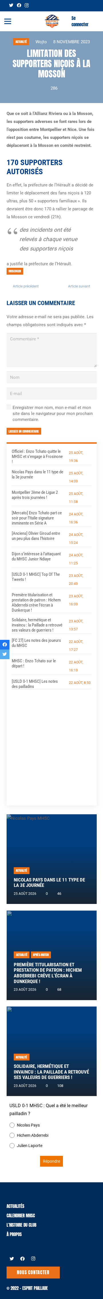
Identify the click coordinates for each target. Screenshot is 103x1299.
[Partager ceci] (4, 645)
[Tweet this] (4, 654)
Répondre (51, 1161)
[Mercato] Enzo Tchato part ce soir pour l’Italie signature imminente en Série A (37, 518)
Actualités (15, 1206)
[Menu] (8, 21)
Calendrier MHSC (21, 1215)
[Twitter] (11, 5)
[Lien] (52, 21)
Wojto (41, 41)
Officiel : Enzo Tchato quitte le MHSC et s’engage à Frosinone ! (37, 456)
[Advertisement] (51, 743)
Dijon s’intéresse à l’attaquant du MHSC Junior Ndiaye (36, 556)
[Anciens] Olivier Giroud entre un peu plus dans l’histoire (36, 536)
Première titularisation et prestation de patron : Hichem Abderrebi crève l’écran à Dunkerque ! (36, 602)
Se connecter (80, 21)
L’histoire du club (21, 1225)
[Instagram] (27, 5)
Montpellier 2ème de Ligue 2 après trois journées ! (35, 495)
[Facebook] (19, 5)
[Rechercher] (95, 21)
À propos (14, 1234)
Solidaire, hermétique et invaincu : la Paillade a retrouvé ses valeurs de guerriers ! (37, 625)
